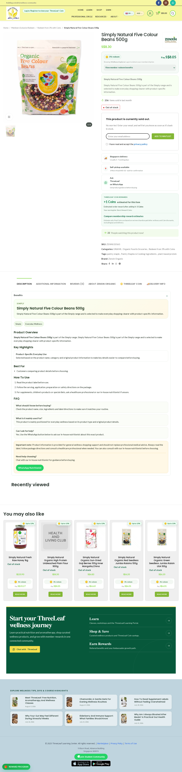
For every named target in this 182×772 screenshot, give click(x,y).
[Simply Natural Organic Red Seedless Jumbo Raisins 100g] (126, 536)
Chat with (27, 649)
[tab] (24, 282)
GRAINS (117, 249)
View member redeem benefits (119, 67)
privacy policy (140, 144)
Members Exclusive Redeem (23, 28)
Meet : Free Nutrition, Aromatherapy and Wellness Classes (40, 700)
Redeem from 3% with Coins (49, 28)
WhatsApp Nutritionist (29, 467)
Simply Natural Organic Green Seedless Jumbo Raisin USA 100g (162, 562)
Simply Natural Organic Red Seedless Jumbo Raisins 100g (126, 560)
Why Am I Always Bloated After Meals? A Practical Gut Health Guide (150, 717)
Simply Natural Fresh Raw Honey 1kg (20, 559)
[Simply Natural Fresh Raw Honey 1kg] (20, 536)
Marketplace (102, 743)
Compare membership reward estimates (123, 216)
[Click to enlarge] (9, 116)
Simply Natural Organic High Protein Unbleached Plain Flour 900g (55, 562)
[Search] (172, 13)
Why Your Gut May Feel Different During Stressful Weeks (41, 717)
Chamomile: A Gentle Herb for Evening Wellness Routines (95, 700)
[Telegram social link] (120, 264)
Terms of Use (131, 743)
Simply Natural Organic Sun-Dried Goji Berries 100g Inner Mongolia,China (91, 562)
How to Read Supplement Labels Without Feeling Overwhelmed (151, 700)
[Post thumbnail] (15, 702)
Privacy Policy (117, 743)
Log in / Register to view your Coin (43, 11)
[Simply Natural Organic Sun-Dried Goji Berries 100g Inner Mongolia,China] (90, 536)
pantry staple (113, 254)
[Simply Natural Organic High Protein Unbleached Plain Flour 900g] (55, 536)
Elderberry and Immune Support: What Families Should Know (96, 717)
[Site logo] (13, 13)
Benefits (18, 295)
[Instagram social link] (166, 3)
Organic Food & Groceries (135, 249)
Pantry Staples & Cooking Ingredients (139, 254)
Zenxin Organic (115, 258)
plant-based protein (167, 254)
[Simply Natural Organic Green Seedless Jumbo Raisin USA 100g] (161, 536)
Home (5, 28)
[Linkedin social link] (112, 264)
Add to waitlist (163, 136)
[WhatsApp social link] (173, 3)
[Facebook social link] (159, 3)
